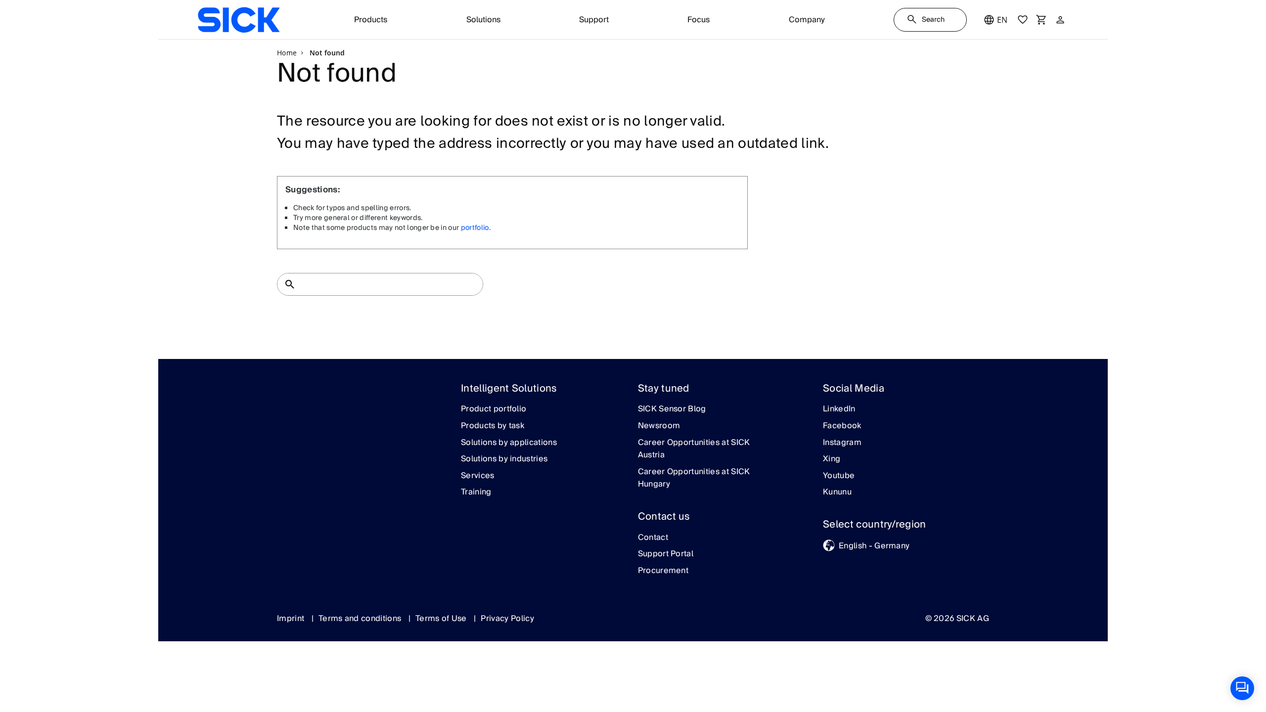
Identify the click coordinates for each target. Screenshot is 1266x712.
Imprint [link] (292, 618)
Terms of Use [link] (442, 618)
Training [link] (476, 492)
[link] (238, 20)
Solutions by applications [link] (509, 443)
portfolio (475, 228)
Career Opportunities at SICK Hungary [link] (694, 478)
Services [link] (478, 476)
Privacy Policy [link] (507, 618)
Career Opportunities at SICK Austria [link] (694, 449)
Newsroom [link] (659, 426)
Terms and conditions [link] (361, 618)
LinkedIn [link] (839, 409)
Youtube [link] (839, 476)
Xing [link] (831, 459)
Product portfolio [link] (493, 409)
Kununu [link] (837, 492)
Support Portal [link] (665, 554)
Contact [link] (653, 538)
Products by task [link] (492, 426)
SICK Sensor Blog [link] (672, 409)
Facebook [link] (842, 426)
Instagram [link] (842, 443)
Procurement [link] (663, 571)
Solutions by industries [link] (504, 459)
